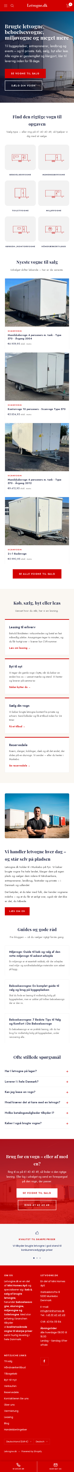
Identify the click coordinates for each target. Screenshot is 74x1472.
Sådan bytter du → (20, 687)
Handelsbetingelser (15, 1429)
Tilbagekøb (10, 1373)
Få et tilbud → (17, 726)
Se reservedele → (19, 765)
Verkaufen (10, 1386)
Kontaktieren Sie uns (16, 1398)
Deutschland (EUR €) (17, 1441)
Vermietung (11, 1411)
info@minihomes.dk (52, 1311)
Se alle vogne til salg (37, 574)
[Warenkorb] (68, 5)
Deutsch (40, 1441)
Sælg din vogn (23, 85)
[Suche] (12, 5)
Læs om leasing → (19, 648)
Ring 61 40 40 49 (37, 1205)
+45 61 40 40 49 (55, 1315)
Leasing (8, 1417)
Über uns (9, 1404)
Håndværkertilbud (15, 1367)
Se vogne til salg (25, 73)
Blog (6, 1423)
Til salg (8, 1361)
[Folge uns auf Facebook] (44, 1361)
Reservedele (11, 1392)
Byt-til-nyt (10, 1380)
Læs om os (17, 911)
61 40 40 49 (18, 1469)
